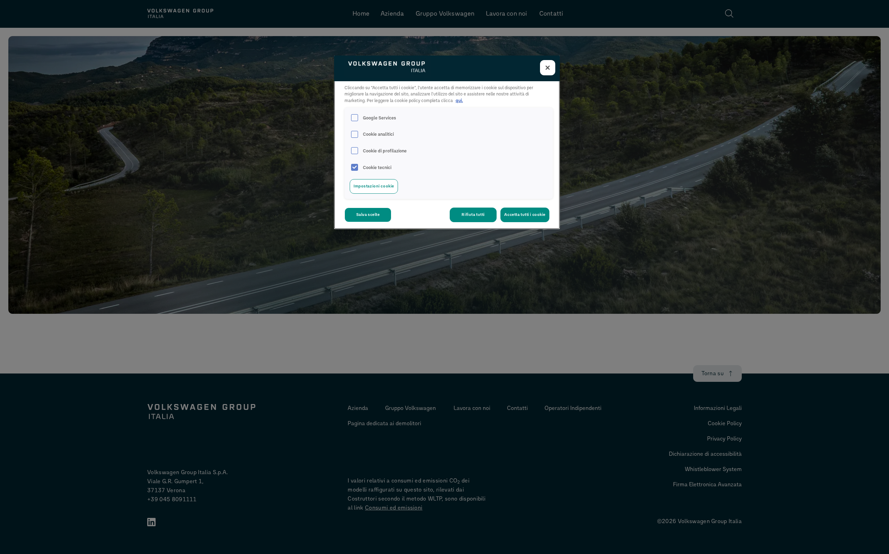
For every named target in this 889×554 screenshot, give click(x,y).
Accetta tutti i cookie (525, 214)
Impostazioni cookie (374, 186)
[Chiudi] (547, 67)
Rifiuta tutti (473, 214)
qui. (459, 100)
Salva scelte (368, 214)
